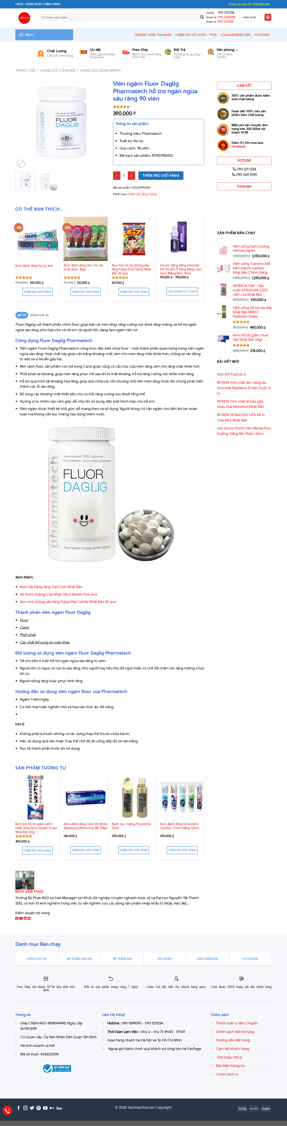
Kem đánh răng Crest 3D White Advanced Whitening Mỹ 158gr (86, 826)
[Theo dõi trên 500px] (59, 1108)
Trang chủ (25, 70)
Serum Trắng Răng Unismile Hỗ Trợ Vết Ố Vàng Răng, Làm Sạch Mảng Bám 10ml (181, 269)
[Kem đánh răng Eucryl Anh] (37, 239)
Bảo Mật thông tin (230, 1065)
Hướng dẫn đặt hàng (233, 1040)
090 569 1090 (246, 174)
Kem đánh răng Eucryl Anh (34, 266)
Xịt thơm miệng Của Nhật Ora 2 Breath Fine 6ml (58, 594)
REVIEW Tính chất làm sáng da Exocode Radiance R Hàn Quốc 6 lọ (243, 388)
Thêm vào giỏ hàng (160, 175)
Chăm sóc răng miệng (100, 70)
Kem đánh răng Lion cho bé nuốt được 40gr (83, 267)
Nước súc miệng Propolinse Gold (131, 826)
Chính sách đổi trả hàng (235, 1031)
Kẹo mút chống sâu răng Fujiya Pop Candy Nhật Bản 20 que (68, 601)
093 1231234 (225, 12)
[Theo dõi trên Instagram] (25, 1108)
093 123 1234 (246, 169)
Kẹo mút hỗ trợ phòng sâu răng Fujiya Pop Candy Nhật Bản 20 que (131, 269)
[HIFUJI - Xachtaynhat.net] (24, 18)
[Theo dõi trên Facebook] (18, 1108)
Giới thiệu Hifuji (229, 1057)
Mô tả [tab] (21, 315)
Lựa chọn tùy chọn (182, 291)
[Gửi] (201, 17)
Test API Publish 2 (231, 374)
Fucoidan (262, 34)
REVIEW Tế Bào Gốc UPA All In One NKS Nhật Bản (241, 417)
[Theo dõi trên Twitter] (32, 1108)
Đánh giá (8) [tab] (39, 315)
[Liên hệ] (7, 1110)
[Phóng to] (21, 164)
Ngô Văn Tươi (29, 891)
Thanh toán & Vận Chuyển (237, 1023)
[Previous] (22, 123)
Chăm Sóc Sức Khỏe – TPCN (195, 34)
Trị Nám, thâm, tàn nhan (152, 34)
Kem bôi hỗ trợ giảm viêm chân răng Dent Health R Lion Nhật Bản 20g (36, 828)
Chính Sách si (227, 1074)
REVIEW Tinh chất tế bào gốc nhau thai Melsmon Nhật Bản (240, 404)
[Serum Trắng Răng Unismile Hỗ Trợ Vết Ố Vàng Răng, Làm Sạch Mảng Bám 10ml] (182, 239)
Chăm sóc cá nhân (57, 70)
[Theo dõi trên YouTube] (45, 1108)
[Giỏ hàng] (268, 17)
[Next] (99, 123)
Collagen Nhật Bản (236, 34)
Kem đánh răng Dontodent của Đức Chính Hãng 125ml (179, 826)
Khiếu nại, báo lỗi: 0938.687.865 (249, 4)
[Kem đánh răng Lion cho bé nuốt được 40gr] (86, 239)
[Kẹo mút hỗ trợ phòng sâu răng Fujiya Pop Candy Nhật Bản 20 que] (134, 239)
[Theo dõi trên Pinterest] (38, 1108)
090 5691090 (227, 17)
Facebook (239, 146)
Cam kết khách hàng (232, 1048)
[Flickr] (52, 1108)
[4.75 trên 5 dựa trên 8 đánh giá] (158, 106)
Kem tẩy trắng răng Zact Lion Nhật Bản (51, 586)
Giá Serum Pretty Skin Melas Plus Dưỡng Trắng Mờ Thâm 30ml (244, 431)
